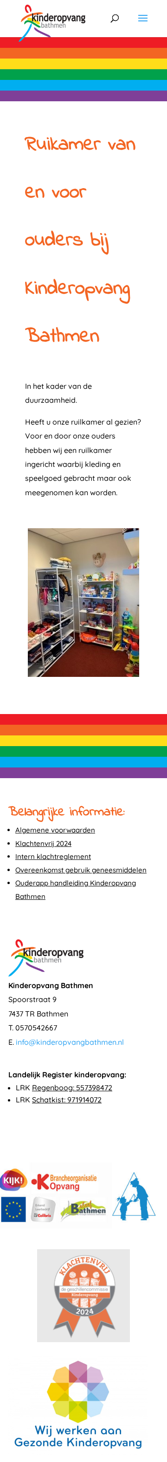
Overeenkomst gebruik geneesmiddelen (81, 869)
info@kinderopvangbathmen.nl (70, 1042)
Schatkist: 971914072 (67, 1099)
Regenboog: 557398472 (72, 1087)
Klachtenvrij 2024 (43, 843)
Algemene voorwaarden (55, 830)
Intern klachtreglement (53, 856)
